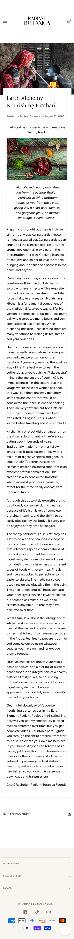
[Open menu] (9, 21)
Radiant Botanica (33, 903)
